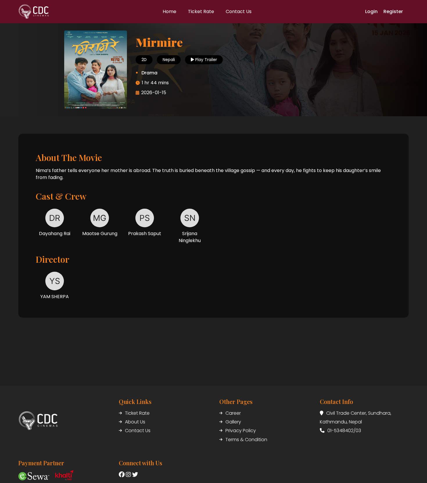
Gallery (233, 421)
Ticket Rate (137, 413)
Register (393, 11)
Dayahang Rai (54, 233)
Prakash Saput (144, 233)
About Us (135, 421)
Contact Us (137, 430)
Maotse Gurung (99, 233)
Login (371, 11)
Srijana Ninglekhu (190, 237)
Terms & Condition (246, 439)
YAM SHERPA (54, 296)
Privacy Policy (240, 430)
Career (233, 413)
